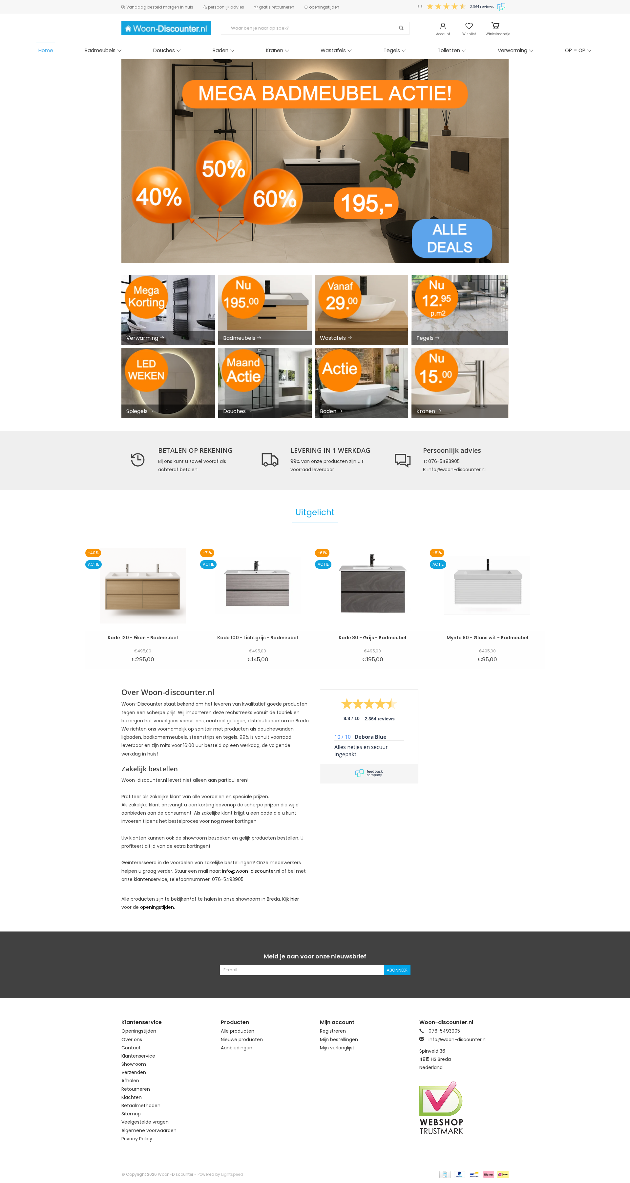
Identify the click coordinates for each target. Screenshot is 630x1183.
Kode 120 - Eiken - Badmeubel (143, 637)
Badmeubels (100, 50)
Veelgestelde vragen (145, 1122)
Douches (164, 50)
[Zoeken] (401, 28)
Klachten (131, 1097)
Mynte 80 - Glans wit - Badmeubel (487, 637)
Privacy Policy (136, 1138)
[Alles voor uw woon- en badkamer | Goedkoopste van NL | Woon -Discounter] (166, 28)
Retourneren (135, 1089)
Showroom (133, 1064)
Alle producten (237, 1031)
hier (294, 899)
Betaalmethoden (140, 1105)
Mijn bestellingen (339, 1039)
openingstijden (323, 7)
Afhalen (130, 1080)
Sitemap (131, 1113)
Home (45, 50)
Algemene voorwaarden (149, 1130)
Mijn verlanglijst (337, 1047)
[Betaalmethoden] (444, 1174)
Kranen (274, 50)
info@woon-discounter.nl (251, 871)
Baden (220, 50)
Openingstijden (138, 1031)
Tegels (392, 50)
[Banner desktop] (315, 161)
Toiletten (449, 50)
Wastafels (333, 50)
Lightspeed (232, 1174)
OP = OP (575, 50)
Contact (131, 1047)
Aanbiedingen (236, 1047)
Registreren (333, 1031)
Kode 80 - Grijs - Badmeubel (372, 637)
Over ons (131, 1039)
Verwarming (512, 50)
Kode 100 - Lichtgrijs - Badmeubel (257, 637)
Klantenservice (138, 1056)
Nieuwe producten (242, 1039)
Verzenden (133, 1072)
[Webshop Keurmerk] (464, 1108)
